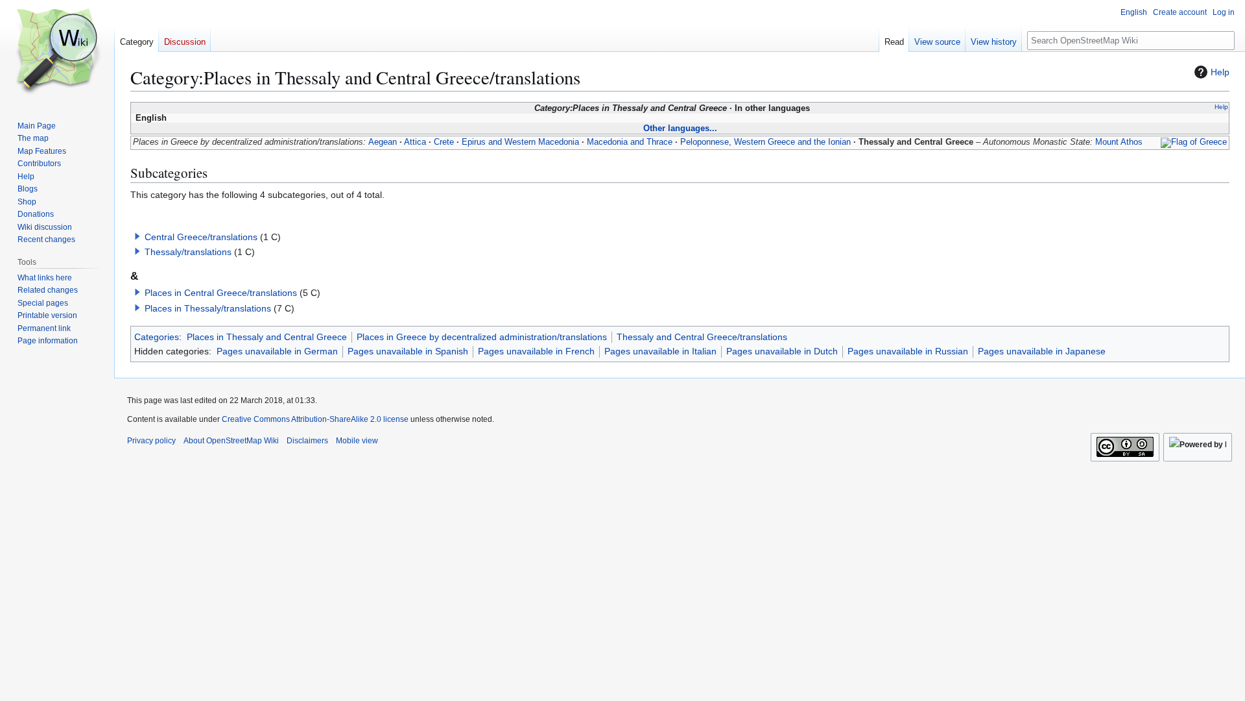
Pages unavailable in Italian (660, 351)
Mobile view (357, 440)
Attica (415, 142)
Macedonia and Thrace (629, 142)
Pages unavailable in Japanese (1042, 351)
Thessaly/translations (188, 252)
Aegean (382, 142)
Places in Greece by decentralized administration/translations (482, 337)
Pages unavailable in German (277, 351)
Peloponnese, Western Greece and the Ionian (765, 142)
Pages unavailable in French (536, 351)
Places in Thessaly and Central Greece (267, 337)
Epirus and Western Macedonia (520, 142)
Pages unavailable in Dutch (782, 351)
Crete (444, 142)
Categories (156, 337)
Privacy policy (151, 440)
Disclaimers (307, 440)
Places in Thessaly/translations (208, 308)
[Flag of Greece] (1194, 142)
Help (1220, 72)
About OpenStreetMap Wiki (231, 440)
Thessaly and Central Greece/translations (702, 337)
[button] (137, 236)
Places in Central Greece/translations (221, 293)
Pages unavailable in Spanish (408, 351)
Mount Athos (1119, 142)
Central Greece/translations (201, 237)
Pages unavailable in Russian (908, 351)
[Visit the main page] (57, 52)
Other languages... (680, 128)
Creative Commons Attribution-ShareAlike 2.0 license (315, 419)
